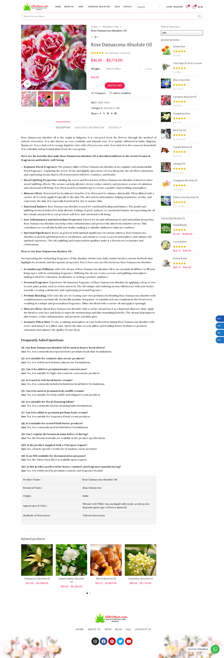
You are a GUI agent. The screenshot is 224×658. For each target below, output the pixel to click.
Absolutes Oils (110, 26)
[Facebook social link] (100, 113)
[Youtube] (129, 641)
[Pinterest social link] (108, 113)
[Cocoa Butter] (166, 246)
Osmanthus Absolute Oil (140, 579)
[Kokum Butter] (166, 263)
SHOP (108, 629)
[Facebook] (103, 641)
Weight (95, 68)
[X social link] (104, 113)
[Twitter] (120, 641)
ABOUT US (94, 629)
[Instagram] (95, 641)
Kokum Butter (180, 258)
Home (94, 26)
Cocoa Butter (180, 242)
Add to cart (115, 85)
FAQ (128, 629)
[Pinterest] (112, 641)
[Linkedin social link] (112, 113)
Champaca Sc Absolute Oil (37, 579)
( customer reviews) (117, 52)
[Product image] (37, 560)
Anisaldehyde (180, 225)
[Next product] (98, 37)
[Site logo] (36, 6)
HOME (80, 629)
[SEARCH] (199, 16)
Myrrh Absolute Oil (106, 579)
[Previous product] (92, 37)
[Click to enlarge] (27, 84)
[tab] (63, 126)
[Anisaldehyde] (166, 229)
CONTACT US (143, 629)
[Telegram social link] (115, 113)
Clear (149, 69)
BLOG (118, 629)
